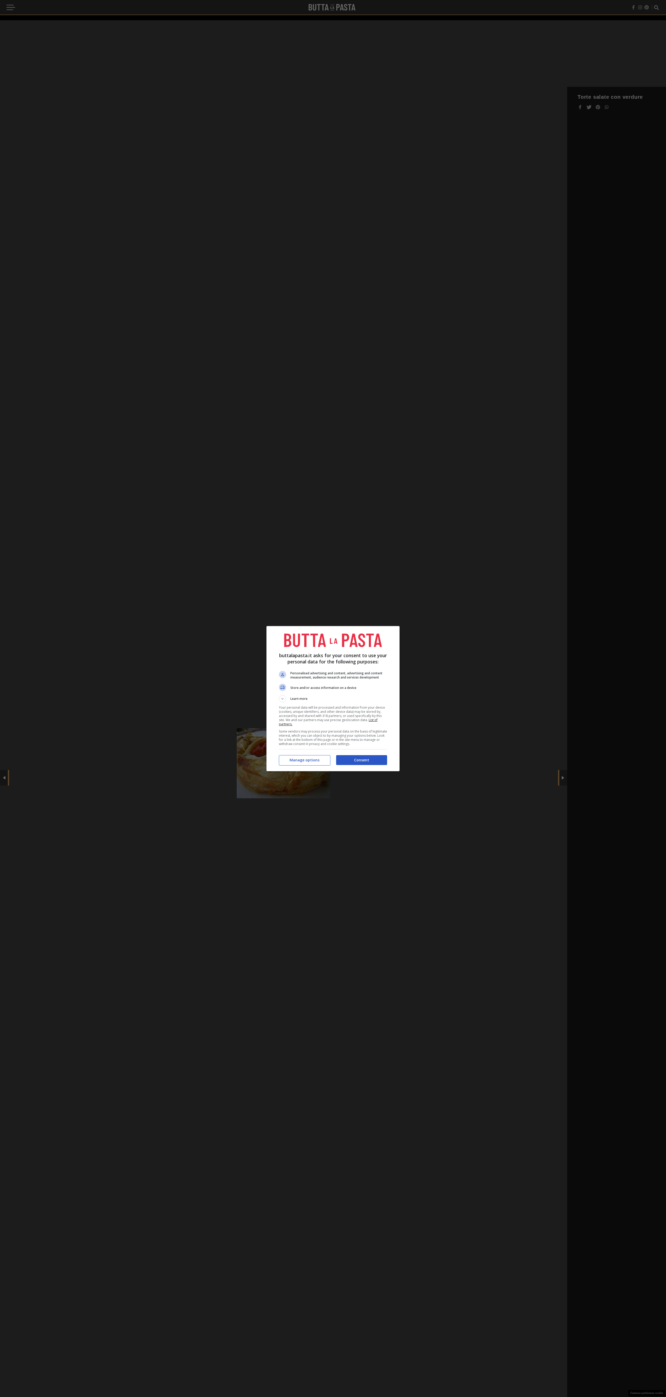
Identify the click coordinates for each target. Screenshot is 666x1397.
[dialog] (333, 698)
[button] (333, 698)
